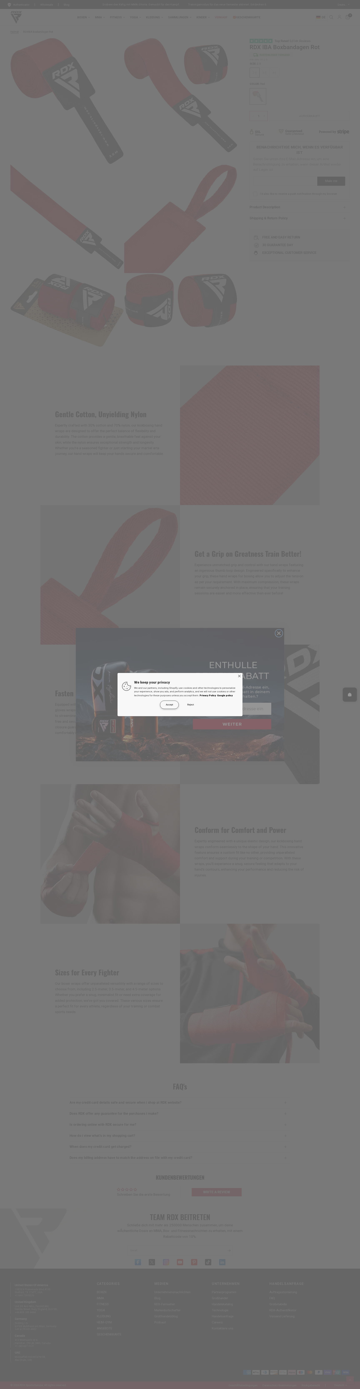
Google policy (225, 695)
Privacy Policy (208, 695)
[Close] (239, 676)
